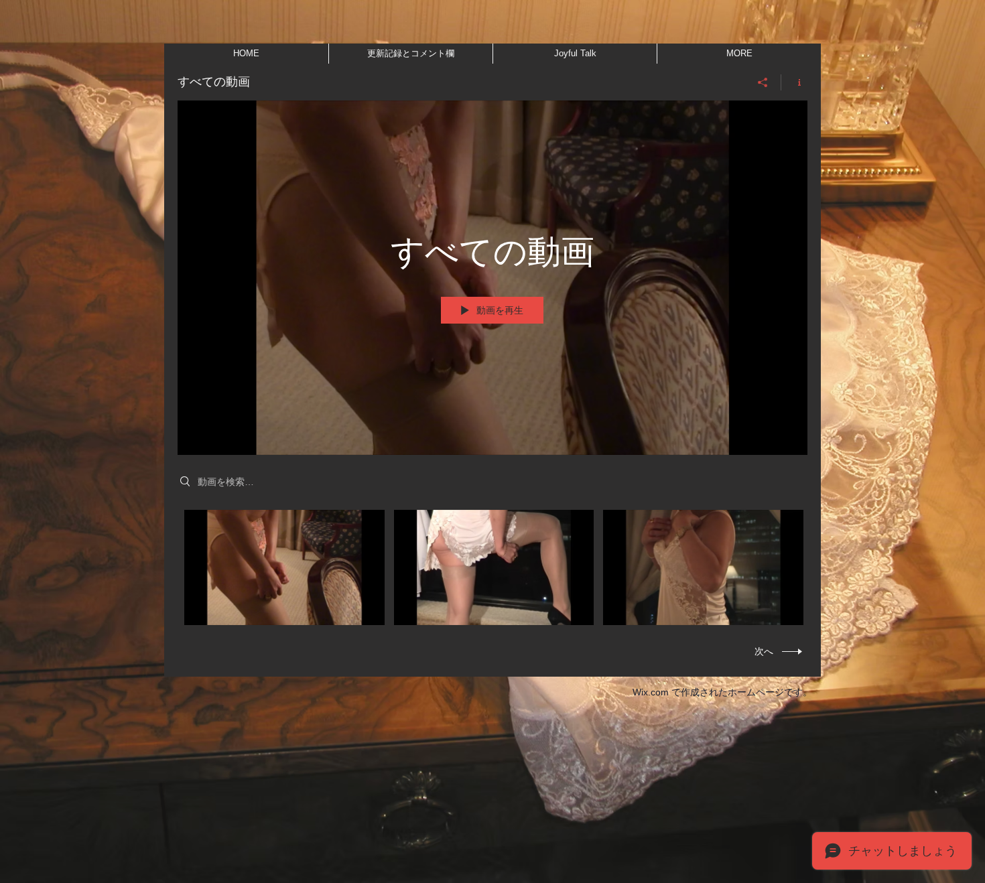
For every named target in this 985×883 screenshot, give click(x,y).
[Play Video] (284, 568)
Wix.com (651, 692)
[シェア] (762, 82)
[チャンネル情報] (794, 82)
